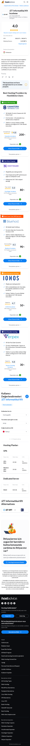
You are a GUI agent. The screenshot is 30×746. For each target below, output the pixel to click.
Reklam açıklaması (24, 5)
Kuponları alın (15, 144)
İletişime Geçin (5, 646)
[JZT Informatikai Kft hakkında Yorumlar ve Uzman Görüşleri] (2, 77)
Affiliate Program (6, 652)
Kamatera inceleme (10, 136)
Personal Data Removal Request (10, 666)
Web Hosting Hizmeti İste (8, 659)
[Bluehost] (11, 221)
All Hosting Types (6, 681)
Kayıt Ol (7, 616)
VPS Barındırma (5, 697)
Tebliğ (3, 662)
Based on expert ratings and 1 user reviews (15, 32)
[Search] (24, 2)
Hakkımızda (4, 642)
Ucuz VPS (4, 701)
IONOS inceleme (10, 307)
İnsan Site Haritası (6, 649)
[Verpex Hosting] (11, 336)
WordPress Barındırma (7, 687)
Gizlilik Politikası (6, 669)
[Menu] (27, 2)
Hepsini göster (22, 43)
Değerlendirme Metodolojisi (11, 5)
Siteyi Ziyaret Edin (14, 148)
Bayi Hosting (5, 711)
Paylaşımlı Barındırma (7, 691)
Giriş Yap (22, 616)
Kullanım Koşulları (6, 672)
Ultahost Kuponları (6, 736)
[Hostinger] (11, 166)
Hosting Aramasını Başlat (16, 562)
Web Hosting (5, 684)
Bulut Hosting (5, 704)
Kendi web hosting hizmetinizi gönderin (12, 656)
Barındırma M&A (14, 632)
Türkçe (7, 431)
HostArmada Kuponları (8, 729)
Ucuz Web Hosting (6, 694)
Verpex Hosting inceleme (10, 366)
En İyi (4, 423)
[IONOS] (11, 278)
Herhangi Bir (7, 415)
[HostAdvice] (8, 2)
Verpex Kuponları (6, 739)
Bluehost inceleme (10, 248)
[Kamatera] (11, 107)
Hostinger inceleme (10, 191)
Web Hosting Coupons (7, 723)
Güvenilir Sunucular (6, 707)
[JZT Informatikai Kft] (5, 15)
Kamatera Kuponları (7, 726)
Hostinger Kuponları (7, 733)
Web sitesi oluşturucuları (8, 714)
